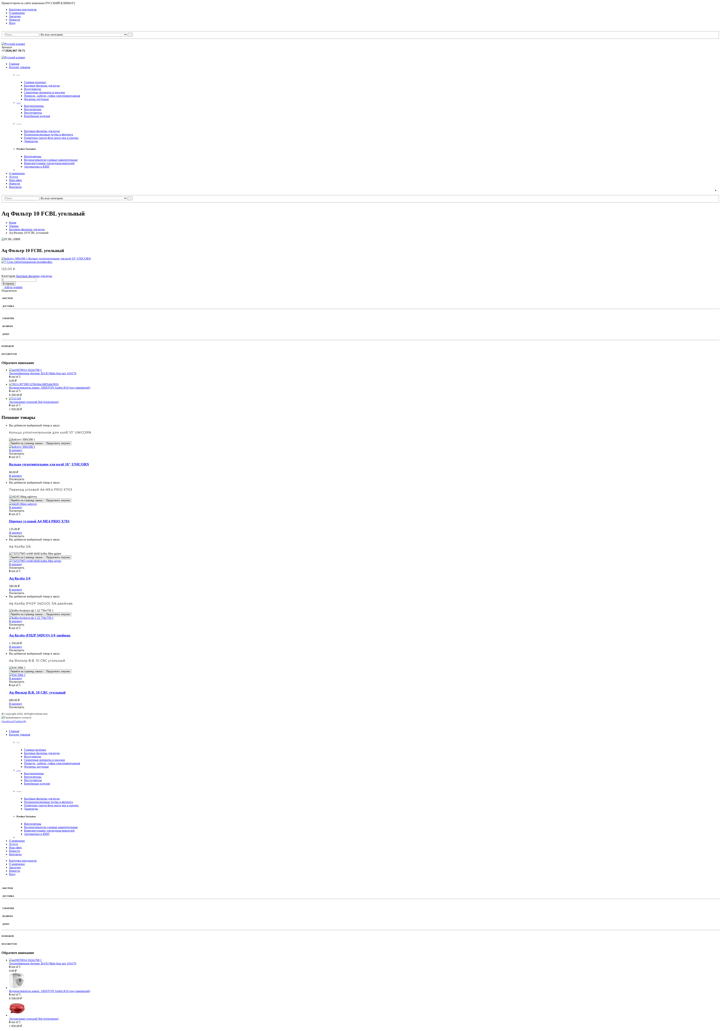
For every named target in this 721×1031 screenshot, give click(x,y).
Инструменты (33, 112)
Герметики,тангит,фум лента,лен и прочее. (51, 137)
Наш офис (15, 180)
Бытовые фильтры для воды (42, 85)
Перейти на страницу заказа (26, 443)
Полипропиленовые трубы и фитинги (48, 134)
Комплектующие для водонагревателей (49, 163)
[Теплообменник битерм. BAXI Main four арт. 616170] (364, 370)
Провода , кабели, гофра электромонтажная (52, 95)
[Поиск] (130, 35)
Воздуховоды (32, 89)
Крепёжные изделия (37, 116)
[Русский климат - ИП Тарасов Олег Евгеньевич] (13, 43)
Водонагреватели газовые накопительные (51, 159)
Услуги (13, 176)
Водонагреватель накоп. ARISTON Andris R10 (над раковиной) (49, 387)
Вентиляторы (32, 109)
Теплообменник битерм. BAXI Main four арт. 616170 (42, 373)
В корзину (8, 283)
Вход (12, 23)
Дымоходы (31, 141)
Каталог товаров (19, 67)
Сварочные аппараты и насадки (44, 92)
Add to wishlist (13, 287)
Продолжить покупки (58, 443)
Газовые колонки (35, 82)
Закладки (15, 16)
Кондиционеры (34, 105)
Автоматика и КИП (36, 166)
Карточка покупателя (22, 9)
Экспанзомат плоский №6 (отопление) (34, 401)
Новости (14, 19)
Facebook (8, 721)
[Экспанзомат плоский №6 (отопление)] (364, 398)
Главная (14, 63)
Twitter (18, 721)
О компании (17, 12)
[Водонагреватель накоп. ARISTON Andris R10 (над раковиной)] (364, 384)
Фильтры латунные (36, 99)
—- (18, 102)
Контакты (15, 186)
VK (24, 721)
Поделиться (9, 290)
